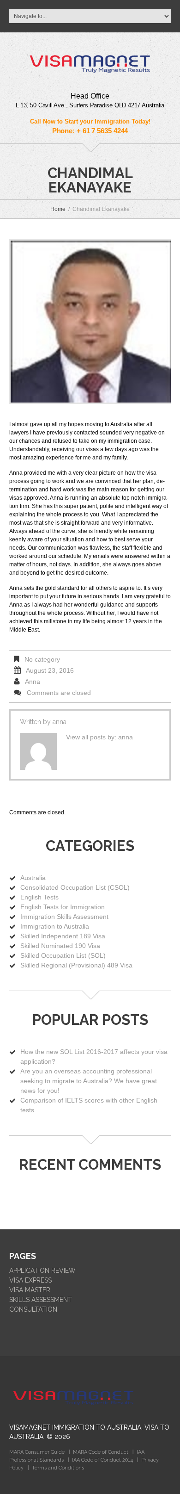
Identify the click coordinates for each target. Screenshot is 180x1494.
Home (58, 209)
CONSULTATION (33, 1309)
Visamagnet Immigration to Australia (75, 1427)
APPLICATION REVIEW (42, 1270)
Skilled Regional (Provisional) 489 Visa (76, 965)
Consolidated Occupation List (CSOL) (75, 887)
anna (32, 681)
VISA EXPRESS (30, 1280)
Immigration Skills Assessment (64, 916)
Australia (33, 877)
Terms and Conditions (58, 1468)
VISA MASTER (29, 1290)
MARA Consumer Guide (37, 1452)
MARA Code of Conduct (100, 1452)
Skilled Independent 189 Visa (62, 936)
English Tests (39, 897)
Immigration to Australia (54, 926)
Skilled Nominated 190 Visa (60, 945)
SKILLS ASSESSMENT (40, 1299)
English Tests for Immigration (62, 907)
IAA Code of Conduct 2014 (102, 1460)
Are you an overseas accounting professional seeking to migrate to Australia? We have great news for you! (88, 1080)
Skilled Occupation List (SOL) (63, 955)
